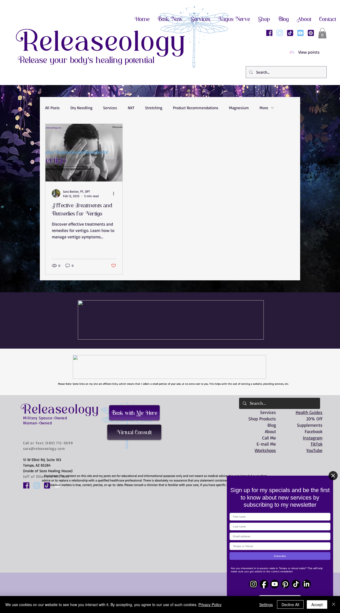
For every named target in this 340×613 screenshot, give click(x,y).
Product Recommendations (195, 107)
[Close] (333, 475)
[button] (322, 33)
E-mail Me (266, 444)
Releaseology (101, 41)
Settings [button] (266, 604)
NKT (131, 107)
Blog (271, 425)
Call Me (269, 438)
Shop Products (262, 418)
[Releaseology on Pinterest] (311, 33)
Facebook (313, 431)
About (270, 431)
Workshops (265, 450)
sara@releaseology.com (44, 448)
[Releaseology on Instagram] (280, 33)
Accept (317, 604)
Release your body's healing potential (86, 60)
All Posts (52, 107)
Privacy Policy (210, 604)
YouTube (314, 450)
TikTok (316, 444)
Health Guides (309, 412)
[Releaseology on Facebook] (269, 33)
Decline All (290, 604)
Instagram (312, 438)
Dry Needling (81, 107)
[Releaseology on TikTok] (290, 33)
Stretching (153, 107)
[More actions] (115, 193)
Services (110, 107)
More (264, 107)
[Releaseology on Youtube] (300, 33)
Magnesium (239, 107)
